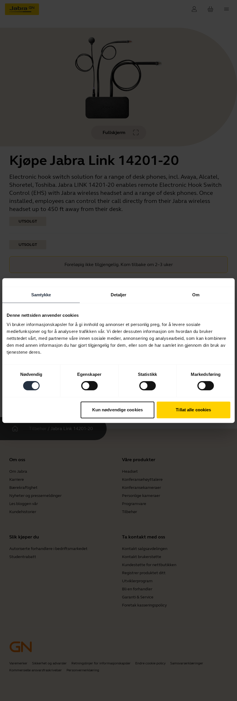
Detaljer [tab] (119, 294)
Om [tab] (195, 294)
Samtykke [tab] (41, 294)
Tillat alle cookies (193, 409)
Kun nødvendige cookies (117, 409)
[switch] (89, 385)
